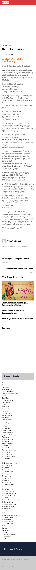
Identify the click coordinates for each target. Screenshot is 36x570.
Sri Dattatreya (6, 459)
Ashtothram (6, 387)
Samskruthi (6, 441)
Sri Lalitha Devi (7, 482)
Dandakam (5, 398)
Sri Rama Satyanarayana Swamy (12, 500)
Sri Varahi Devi (6, 519)
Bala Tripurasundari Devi (10, 394)
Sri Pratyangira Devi (8, 495)
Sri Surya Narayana (8, 517)
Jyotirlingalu (6, 407)
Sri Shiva (4, 511)
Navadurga (5, 426)
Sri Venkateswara (7, 524)
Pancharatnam (6, 232)
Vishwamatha (10, 54)
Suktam (4, 528)
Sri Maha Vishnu (7, 487)
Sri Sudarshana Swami (9, 515)
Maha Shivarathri (7, 415)
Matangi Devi (6, 422)
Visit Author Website (22, 246)
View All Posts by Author (8, 246)
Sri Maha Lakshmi (8, 485)
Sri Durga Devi (7, 465)
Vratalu (4, 539)
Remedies (5, 437)
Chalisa (4, 396)
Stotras (4, 526)
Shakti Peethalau (7, 443)
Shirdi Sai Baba (7, 448)
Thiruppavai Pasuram (9, 534)
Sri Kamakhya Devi (8, 478)
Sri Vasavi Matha (7, 521)
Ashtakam (5, 385)
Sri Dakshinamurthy (8, 456)
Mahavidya (5, 417)
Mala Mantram (7, 420)
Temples (5, 532)
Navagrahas (6, 428)
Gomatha (5, 404)
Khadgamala (6, 413)
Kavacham (5, 411)
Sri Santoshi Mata (8, 502)
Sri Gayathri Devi (7, 472)
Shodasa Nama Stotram (10, 450)
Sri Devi (4, 461)
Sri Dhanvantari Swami (9, 463)
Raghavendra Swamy (9, 435)
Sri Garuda (5, 469)
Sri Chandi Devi (7, 454)
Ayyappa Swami (7, 391)
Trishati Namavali (7, 537)
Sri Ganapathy (6, 467)
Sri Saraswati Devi (8, 506)
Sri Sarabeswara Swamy (10, 504)
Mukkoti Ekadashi (8, 424)
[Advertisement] (18, 25)
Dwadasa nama (7, 402)
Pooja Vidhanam (7, 433)
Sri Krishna (5, 480)
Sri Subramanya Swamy (10, 513)
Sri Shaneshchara (7, 508)
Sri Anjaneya (6, 452)
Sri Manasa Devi (7, 489)
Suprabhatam (6, 530)
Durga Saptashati (8, 400)
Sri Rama (5, 498)
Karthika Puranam (8, 409)
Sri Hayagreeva (7, 474)
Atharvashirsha (7, 389)
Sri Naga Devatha (8, 491)
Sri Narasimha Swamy (9, 493)
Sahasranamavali (7, 439)
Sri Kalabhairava (7, 476)
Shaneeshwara (7, 446)
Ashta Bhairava (7, 383)
